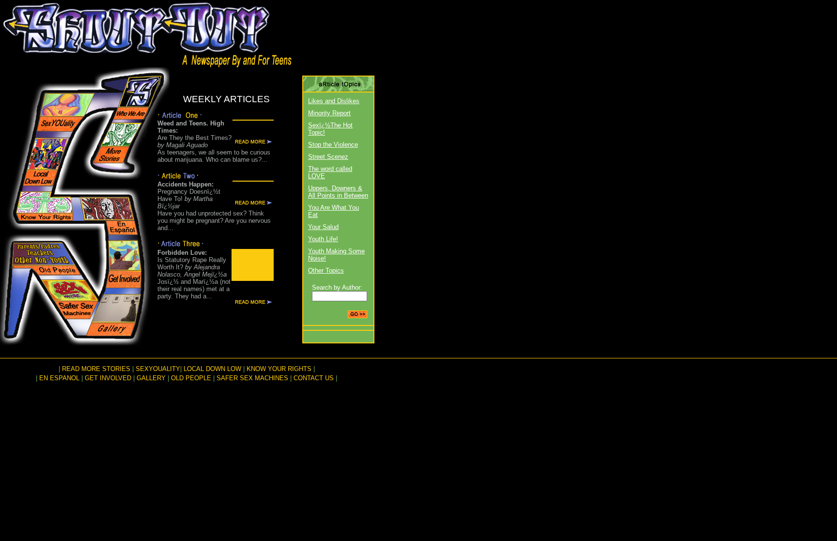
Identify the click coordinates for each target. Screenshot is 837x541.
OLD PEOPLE (191, 378)
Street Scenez (328, 156)
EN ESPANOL (59, 378)
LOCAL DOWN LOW (212, 368)
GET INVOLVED (108, 378)
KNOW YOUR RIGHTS (279, 368)
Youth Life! (323, 239)
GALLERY (151, 378)
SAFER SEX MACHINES (252, 378)
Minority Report (329, 113)
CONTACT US (314, 378)
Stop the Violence (333, 144)
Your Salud (323, 227)
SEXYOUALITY (158, 368)
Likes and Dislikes (333, 101)
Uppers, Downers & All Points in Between (338, 192)
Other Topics (326, 270)
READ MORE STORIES (96, 368)
